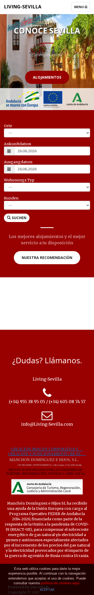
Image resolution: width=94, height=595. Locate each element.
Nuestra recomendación (47, 257)
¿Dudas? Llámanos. (47, 360)
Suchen (18, 217)
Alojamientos (47, 77)
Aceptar (47, 589)
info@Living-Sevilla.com (47, 424)
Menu (82, 8)
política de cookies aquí (60, 583)
